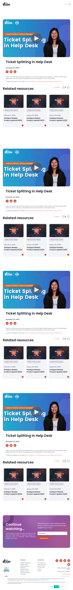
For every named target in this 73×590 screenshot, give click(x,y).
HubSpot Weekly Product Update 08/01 (36, 119)
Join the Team (41, 567)
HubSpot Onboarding (25, 562)
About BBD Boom (42, 564)
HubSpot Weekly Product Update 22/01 (13, 119)
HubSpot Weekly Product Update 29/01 (13, 248)
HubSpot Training (24, 570)
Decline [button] (62, 586)
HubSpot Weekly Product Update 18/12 (58, 119)
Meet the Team (41, 566)
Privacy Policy (46, 580)
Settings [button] (51, 586)
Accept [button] (56, 586)
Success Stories (42, 562)
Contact (39, 570)
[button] (66, 4)
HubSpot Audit (24, 564)
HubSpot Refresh (24, 569)
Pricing (39, 569)
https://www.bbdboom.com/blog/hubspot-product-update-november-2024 (43, 81)
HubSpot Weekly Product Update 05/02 (13, 493)
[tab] (60, 87)
